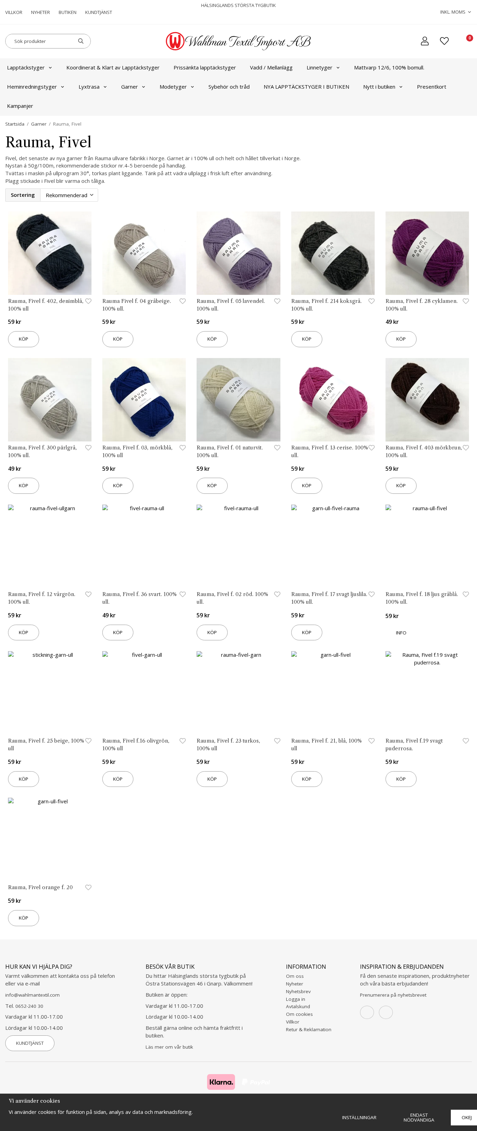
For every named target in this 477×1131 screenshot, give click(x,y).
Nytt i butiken (379, 86)
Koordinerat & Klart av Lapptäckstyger (113, 67)
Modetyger (173, 86)
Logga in (295, 999)
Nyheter (40, 12)
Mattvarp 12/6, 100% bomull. (389, 67)
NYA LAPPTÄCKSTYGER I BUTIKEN (306, 86)
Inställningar (359, 1117)
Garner (129, 86)
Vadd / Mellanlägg (271, 67)
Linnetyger (319, 67)
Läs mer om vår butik (169, 1047)
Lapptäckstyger (26, 67)
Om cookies (299, 1014)
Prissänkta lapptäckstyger (205, 67)
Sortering (23, 194)
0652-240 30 (29, 1006)
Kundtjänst (98, 12)
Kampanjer (20, 105)
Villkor (13, 12)
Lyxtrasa (89, 86)
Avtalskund (298, 1006)
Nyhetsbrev (298, 991)
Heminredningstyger (32, 86)
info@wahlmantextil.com (32, 995)
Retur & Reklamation (308, 1029)
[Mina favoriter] (444, 41)
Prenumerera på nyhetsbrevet (393, 995)
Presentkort (431, 86)
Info (401, 633)
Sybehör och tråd (229, 86)
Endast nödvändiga (419, 1117)
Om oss (295, 976)
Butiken (67, 12)
